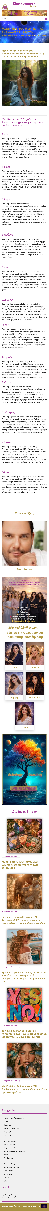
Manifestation (9, 1174)
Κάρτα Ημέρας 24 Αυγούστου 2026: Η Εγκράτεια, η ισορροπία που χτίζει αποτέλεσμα (21, 864)
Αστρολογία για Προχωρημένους (16, 1151)
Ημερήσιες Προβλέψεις (21, 50)
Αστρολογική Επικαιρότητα (14, 1118)
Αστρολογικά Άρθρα (11, 1167)
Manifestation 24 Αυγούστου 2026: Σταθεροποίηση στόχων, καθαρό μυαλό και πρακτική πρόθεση (24, 1089)
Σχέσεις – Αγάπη (10, 1141)
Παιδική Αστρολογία (11, 1128)
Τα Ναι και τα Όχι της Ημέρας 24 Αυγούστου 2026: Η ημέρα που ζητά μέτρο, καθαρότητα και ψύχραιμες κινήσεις (24, 1034)
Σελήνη (6, 1121)
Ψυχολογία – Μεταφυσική (13, 1148)
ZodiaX (6, 1178)
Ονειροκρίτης (9, 1135)
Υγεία (6, 1155)
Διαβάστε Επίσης (24, 811)
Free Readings (9, 1158)
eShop (6, 1181)
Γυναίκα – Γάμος (10, 1144)
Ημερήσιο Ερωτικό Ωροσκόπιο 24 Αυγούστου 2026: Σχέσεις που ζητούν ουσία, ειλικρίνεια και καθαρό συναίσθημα (24, 920)
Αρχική (5, 50)
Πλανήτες (7, 1125)
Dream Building (9, 1164)
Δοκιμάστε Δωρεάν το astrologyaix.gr (21, 1206)
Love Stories (8, 1171)
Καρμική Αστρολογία (11, 1132)
